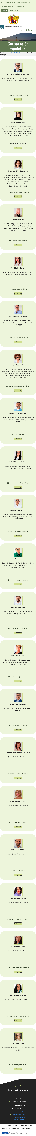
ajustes (14, 1130)
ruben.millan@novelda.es (19, 628)
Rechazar (13, 1133)
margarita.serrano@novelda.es (19, 1016)
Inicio (8, 52)
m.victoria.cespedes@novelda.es (19, 774)
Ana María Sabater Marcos (18, 365)
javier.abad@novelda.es (19, 871)
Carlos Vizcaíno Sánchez (18, 316)
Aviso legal (19, 1112)
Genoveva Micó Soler (18, 122)
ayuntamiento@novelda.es (22, 2)
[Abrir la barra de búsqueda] (21, 29)
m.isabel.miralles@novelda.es (19, 192)
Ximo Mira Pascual (18, 219)
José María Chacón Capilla (18, 413)
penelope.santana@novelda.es (19, 919)
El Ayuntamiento (16, 52)
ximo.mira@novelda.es (19, 240)
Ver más (19, 342)
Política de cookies (19, 1117)
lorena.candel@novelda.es (19, 580)
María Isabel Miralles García (18, 171)
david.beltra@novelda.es (19, 725)
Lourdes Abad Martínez (18, 656)
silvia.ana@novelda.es (19, 1065)
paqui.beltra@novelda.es (19, 289)
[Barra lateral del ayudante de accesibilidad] (2, 27)
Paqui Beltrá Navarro (18, 268)
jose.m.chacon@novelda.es (19, 434)
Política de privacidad (19, 1114)
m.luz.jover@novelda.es (19, 822)
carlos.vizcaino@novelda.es (19, 337)
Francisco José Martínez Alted (18, 74)
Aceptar (5, 1133)
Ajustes (21, 1133)
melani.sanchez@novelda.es (19, 483)
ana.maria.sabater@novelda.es (19, 386)
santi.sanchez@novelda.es (19, 531)
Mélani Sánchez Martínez (18, 462)
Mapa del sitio (19, 1120)
